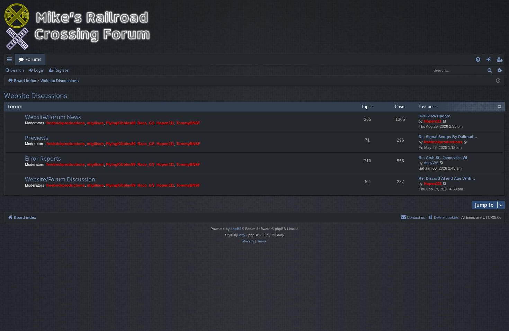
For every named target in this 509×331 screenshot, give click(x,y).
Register (62, 70)
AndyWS (431, 163)
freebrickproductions (65, 123)
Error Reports (43, 158)
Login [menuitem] (490, 60)
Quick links (11, 60)
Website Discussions (35, 95)
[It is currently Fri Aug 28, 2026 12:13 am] (498, 81)
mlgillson (95, 123)
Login (39, 70)
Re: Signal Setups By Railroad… (448, 137)
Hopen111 (165, 123)
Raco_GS (145, 123)
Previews (36, 138)
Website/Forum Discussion (60, 179)
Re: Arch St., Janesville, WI (443, 157)
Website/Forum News (53, 117)
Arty (242, 235)
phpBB (236, 229)
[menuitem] (478, 59)
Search (17, 70)
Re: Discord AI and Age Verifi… (447, 178)
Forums (33, 59)
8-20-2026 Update (434, 116)
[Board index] (82, 27)
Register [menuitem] (501, 60)
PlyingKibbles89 (120, 123)
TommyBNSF (188, 123)
